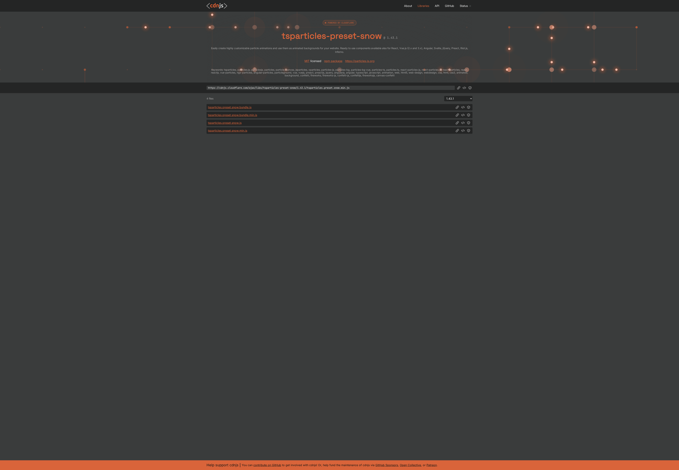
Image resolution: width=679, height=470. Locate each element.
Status (464, 6)
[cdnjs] (217, 6)
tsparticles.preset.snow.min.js (227, 130)
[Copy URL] (458, 87)
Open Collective (410, 465)
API (437, 6)
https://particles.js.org (360, 61)
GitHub (449, 6)
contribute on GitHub (267, 465)
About (408, 6)
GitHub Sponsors (386, 465)
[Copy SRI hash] (470, 87)
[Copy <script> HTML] (464, 87)
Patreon (431, 465)
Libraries (423, 6)
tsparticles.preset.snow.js (225, 122)
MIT (306, 61)
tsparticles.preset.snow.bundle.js (229, 107)
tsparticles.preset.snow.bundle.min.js (232, 115)
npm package (333, 61)
